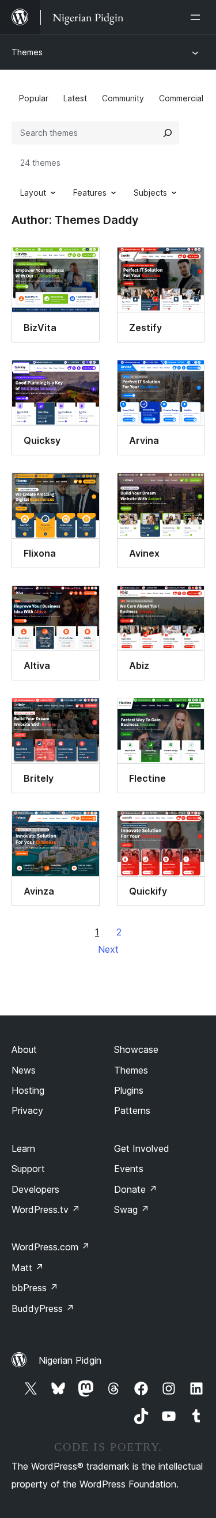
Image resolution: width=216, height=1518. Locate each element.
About (24, 1049)
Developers (35, 1189)
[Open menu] (197, 17)
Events (128, 1168)
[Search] (167, 132)
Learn (23, 1148)
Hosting (28, 1090)
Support (28, 1168)
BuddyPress (43, 1308)
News (24, 1070)
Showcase (136, 1049)
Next (108, 949)
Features (90, 192)
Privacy (27, 1110)
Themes (27, 52)
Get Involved (141, 1148)
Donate (135, 1189)
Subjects (150, 192)
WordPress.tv (46, 1209)
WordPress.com (51, 1247)
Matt (28, 1267)
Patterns (132, 1110)
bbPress (35, 1287)
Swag (131, 1209)
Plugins (128, 1090)
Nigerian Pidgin (70, 1360)
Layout (33, 192)
